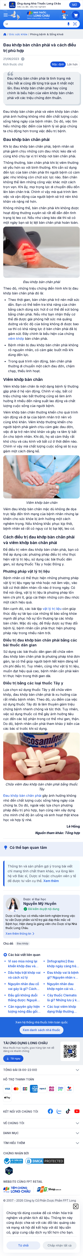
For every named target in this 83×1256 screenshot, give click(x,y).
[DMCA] (45, 1161)
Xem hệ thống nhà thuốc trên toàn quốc (42, 1022)
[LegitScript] (23, 1171)
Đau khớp (22, 943)
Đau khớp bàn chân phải (22, 796)
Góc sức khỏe (18, 34)
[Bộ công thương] (13, 1161)
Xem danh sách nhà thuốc (41, 1030)
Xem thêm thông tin (18, 933)
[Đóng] (4, 5)
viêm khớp (16, 339)
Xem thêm (51, 881)
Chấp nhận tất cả (60, 1245)
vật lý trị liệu (52, 609)
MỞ (74, 4)
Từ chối (23, 1245)
